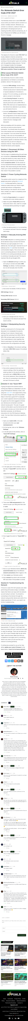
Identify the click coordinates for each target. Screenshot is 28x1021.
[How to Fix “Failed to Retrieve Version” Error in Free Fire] (21, 962)
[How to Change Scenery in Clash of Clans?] (7, 976)
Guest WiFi (9, 392)
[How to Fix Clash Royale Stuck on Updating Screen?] (21, 976)
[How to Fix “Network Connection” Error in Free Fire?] (7, 962)
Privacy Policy (17, 998)
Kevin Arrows (4, 15)
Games (8, 653)
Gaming (7, 7)
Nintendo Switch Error (14, 656)
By (1, 15)
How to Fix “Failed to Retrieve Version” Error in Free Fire (20, 968)
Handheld (11, 7)
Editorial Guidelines (21, 1000)
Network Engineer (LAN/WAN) (10, 678)
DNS (11, 248)
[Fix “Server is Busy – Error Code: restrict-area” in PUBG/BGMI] (21, 948)
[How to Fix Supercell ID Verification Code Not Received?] (7, 948)
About (4, 998)
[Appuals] (14, 3)
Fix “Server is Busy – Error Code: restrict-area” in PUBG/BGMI (20, 954)
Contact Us (20, 1002)
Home (3, 7)
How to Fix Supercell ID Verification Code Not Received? (6, 954)
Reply (9, 712)
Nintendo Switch (17, 653)
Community (10, 998)
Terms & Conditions (10, 1000)
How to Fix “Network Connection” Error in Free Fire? (6, 968)
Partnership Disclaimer (10, 1002)
